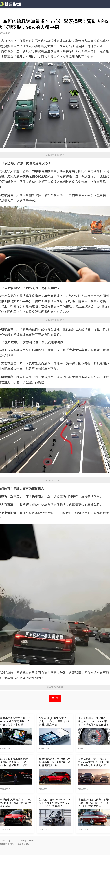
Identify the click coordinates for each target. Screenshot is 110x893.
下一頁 (55, 698)
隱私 (23, 844)
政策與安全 (12, 844)
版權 (28, 844)
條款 (19, 844)
